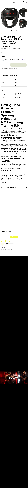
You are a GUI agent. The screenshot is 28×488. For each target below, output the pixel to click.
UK (17, 176)
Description (5, 72)
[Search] (4, 2)
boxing (6, 179)
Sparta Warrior (22, 128)
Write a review (14, 236)
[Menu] (1, 1)
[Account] (23, 2)
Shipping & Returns (8, 187)
